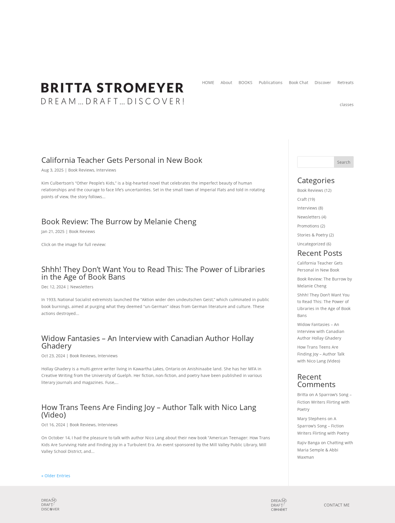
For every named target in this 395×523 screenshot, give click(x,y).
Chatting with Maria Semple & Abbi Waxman (325, 450)
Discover (323, 82)
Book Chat (298, 82)
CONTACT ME (337, 505)
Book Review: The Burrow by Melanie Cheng (118, 221)
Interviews (106, 170)
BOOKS (245, 82)
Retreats (345, 82)
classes (347, 104)
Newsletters (81, 286)
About (226, 82)
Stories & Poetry (312, 235)
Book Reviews (81, 170)
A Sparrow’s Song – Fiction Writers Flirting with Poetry (324, 402)
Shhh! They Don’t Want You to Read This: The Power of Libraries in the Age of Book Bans (153, 273)
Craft (302, 199)
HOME (208, 82)
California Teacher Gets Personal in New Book (121, 160)
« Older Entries (55, 475)
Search (343, 162)
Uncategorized (311, 244)
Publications (271, 82)
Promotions (308, 226)
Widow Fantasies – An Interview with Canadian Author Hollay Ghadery (147, 342)
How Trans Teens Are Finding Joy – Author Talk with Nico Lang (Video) (148, 411)
